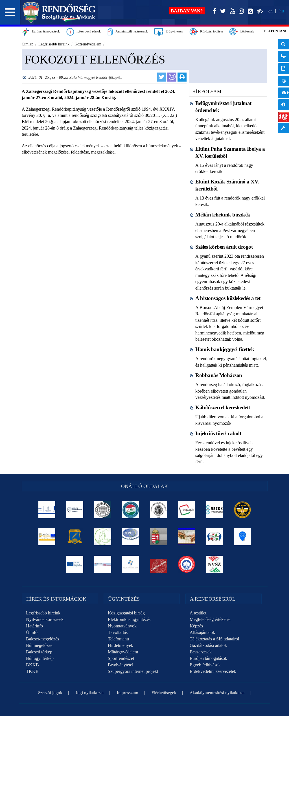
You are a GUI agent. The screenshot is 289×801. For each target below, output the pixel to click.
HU (281, 10)
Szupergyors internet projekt (133, 671)
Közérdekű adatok (87, 31)
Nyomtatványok (122, 625)
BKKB (32, 664)
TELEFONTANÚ (275, 31)
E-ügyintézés (173, 31)
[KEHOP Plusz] (46, 509)
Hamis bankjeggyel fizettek (224, 349)
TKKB (32, 671)
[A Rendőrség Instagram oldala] (240, 11)
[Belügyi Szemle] (102, 509)
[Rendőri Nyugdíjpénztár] (186, 536)
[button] (10, 12)
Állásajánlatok (202, 632)
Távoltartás (118, 632)
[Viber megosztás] (171, 77)
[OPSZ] (214, 536)
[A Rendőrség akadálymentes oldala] (259, 11)
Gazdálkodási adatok (208, 645)
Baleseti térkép (39, 651)
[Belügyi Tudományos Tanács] (74, 509)
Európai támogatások (44, 31)
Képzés (196, 625)
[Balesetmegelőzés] (186, 564)
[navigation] (283, 89)
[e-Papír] (186, 509)
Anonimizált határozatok (130, 31)
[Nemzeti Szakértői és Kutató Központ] (214, 509)
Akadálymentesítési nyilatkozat (217, 692)
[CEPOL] (130, 536)
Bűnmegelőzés (39, 645)
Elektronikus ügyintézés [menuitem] (283, 56)
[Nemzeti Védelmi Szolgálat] (214, 564)
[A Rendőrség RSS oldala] (249, 11)
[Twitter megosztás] (161, 77)
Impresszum (127, 692)
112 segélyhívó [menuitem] (283, 117)
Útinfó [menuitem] (283, 92)
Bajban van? (187, 11)
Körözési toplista (210, 31)
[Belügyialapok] (46, 536)
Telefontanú (118, 638)
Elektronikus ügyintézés (129, 619)
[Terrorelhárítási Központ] (242, 509)
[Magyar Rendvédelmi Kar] (158, 536)
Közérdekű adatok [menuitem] (283, 104)
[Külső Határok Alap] (130, 564)
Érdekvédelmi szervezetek (213, 671)
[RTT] (74, 536)
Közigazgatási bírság (126, 612)
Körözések (246, 31)
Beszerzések (201, 651)
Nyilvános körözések (45, 619)
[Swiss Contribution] (102, 564)
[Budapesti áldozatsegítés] (102, 536)
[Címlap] (59, 12)
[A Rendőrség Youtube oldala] (231, 11)
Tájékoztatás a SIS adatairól (214, 638)
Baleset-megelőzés (42, 638)
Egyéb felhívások (205, 664)
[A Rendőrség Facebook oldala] (213, 11)
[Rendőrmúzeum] (158, 509)
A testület (198, 612)
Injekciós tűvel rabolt (218, 433)
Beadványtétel (120, 664)
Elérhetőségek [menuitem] (283, 81)
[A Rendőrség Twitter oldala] (222, 11)
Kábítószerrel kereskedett (222, 407)
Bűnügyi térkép (40, 658)
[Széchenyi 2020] (242, 536)
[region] (103, 121)
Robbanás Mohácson (218, 375)
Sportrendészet (121, 658)
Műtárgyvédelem (123, 651)
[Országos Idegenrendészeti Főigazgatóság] (130, 509)
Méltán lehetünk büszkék (222, 215)
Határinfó (34, 625)
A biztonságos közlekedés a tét (227, 298)
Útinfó (32, 632)
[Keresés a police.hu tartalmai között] (283, 44)
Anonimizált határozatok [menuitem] (283, 68)
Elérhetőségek (164, 692)
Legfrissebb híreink (43, 612)
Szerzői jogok (50, 692)
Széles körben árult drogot (224, 247)
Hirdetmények (120, 645)
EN (270, 10)
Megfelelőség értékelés (210, 619)
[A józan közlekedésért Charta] (158, 564)
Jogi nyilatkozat (90, 692)
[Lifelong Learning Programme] (74, 564)
